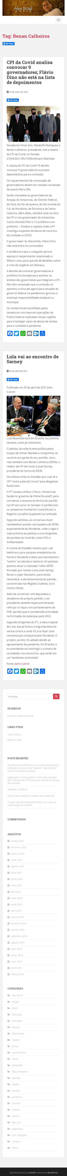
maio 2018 (16, 961)
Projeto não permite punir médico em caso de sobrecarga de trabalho (31, 804)
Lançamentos (19, 1052)
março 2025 (17, 840)
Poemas (16, 1103)
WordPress (52, 1172)
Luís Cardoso (14, 734)
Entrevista (17, 1020)
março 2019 (17, 917)
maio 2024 (16, 859)
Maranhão (17, 1065)
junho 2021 (17, 879)
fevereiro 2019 (18, 923)
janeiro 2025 (17, 853)
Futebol (16, 1039)
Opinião (16, 1090)
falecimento (18, 1033)
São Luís (16, 1122)
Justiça (15, 1046)
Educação (17, 1014)
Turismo (16, 1141)
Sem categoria (19, 1135)
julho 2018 (16, 948)
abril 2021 (16, 891)
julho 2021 (16, 872)
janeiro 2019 (17, 929)
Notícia (15, 1084)
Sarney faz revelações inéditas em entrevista (30, 795)
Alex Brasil (17, 995)
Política (15, 1116)
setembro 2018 (19, 936)
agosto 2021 (17, 866)
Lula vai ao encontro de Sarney (33, 359)
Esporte (16, 1027)
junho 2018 (17, 955)
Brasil (15, 1008)
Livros (15, 1058)
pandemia (17, 1097)
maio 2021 (16, 885)
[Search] (56, 696)
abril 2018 (16, 967)
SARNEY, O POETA (17, 789)
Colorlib (31, 1172)
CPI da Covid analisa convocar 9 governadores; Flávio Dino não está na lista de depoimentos (31, 72)
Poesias (16, 1109)
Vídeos (15, 1147)
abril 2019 (16, 910)
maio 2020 (16, 898)
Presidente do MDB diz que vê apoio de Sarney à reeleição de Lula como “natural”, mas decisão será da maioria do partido (33, 767)
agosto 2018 (17, 942)
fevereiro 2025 (18, 847)
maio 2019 (16, 904)
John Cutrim (22, 663)
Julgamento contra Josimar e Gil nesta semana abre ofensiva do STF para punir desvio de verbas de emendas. (33, 780)
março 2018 (17, 974)
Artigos (15, 1001)
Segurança (17, 1128)
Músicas (16, 1077)
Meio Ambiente (20, 1071)
